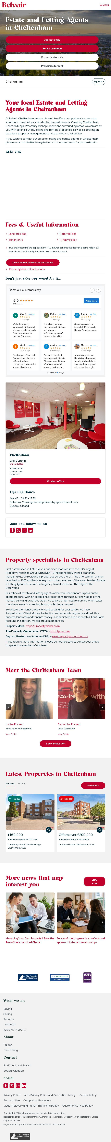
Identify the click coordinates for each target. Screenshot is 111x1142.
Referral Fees (68, 233)
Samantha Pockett (69, 724)
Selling (7, 1014)
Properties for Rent (52, 66)
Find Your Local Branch (17, 1065)
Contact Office (52, 39)
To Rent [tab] (22, 783)
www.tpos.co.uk (60, 631)
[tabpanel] (55, 822)
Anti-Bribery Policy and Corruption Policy (50, 1095)
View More (93, 785)
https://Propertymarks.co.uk (43, 626)
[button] (55, 183)
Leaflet (102, 214)
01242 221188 (16, 463)
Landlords (9, 1024)
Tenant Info (16, 239)
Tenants (8, 1019)
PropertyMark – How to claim (27, 269)
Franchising (10, 1050)
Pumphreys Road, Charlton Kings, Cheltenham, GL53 (24, 846)
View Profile (11, 734)
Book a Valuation (13, 1070)
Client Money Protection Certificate (32, 262)
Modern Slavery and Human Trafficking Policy (31, 1105)
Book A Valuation (52, 48)
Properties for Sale (52, 57)
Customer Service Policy (77, 1105)
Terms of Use (11, 1100)
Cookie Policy (87, 1095)
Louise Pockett (15, 724)
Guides (7, 1045)
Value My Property (14, 1029)
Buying (7, 1008)
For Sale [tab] (10, 783)
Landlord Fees (17, 233)
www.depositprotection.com (70, 636)
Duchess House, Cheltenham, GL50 (77, 844)
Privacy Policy (68, 239)
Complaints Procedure (37, 1100)
